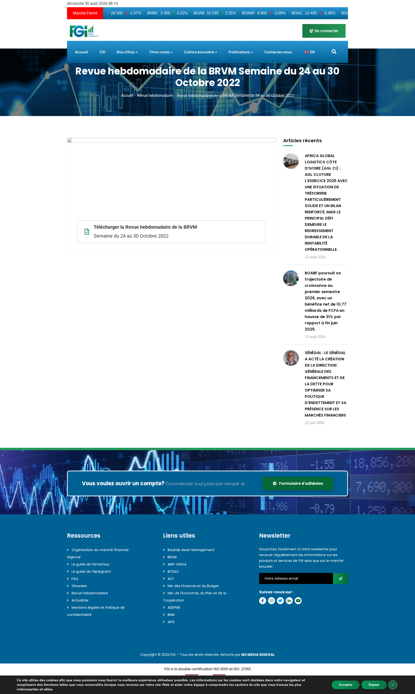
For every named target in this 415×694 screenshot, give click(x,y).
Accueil (127, 95)
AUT (171, 578)
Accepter (345, 684)
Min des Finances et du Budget (193, 585)
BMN (171, 614)
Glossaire (79, 585)
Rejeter (374, 684)
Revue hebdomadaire (155, 95)
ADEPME (174, 607)
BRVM (172, 557)
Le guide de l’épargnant (91, 571)
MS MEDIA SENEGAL (258, 654)
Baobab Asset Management (191, 549)
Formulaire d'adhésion (300, 483)
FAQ (75, 578)
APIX (171, 622)
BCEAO (173, 571)
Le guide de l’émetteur (91, 564)
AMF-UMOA (177, 564)
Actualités (80, 600)
